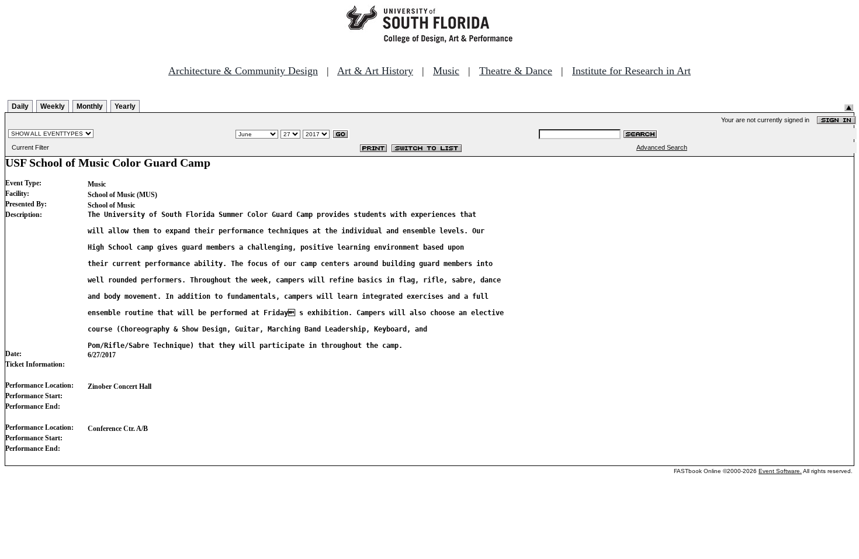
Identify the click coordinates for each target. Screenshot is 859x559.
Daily (20, 106)
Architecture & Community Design (243, 71)
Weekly (52, 106)
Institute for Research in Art (631, 71)
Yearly (125, 106)
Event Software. (780, 471)
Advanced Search (661, 147)
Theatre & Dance (515, 71)
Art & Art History (375, 71)
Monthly (90, 106)
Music (446, 71)
